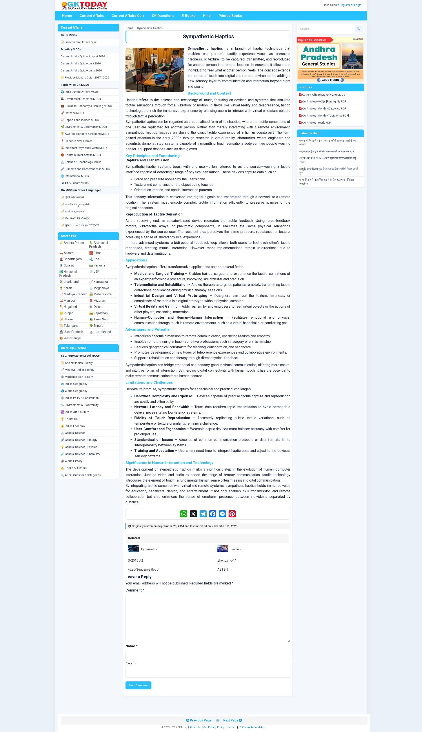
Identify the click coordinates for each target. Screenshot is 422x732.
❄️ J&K (94, 271)
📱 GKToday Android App (251, 727)
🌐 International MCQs (75, 176)
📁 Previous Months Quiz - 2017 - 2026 (85, 77)
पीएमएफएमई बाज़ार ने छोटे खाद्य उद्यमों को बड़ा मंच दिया (326, 151)
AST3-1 (222, 569)
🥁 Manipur (67, 300)
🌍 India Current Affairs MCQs (79, 91)
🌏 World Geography (74, 390)
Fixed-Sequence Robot (143, 569)
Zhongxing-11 (227, 560)
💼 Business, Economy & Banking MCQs (86, 106)
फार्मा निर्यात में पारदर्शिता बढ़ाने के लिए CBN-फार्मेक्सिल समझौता (326, 181)
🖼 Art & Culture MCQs (75, 183)
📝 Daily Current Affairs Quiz (78, 42)
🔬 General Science (73, 432)
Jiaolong (236, 549)
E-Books (189, 16)
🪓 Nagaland (68, 306)
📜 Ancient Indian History (77, 363)
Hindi (207, 16)
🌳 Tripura (96, 325)
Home (67, 16)
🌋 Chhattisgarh (70, 259)
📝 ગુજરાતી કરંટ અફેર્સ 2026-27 (80, 225)
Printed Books (230, 16)
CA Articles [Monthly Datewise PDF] (324, 108)
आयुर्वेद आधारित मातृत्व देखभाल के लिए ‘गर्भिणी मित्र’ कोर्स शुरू (328, 170)
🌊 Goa (94, 259)
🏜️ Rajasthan (98, 313)
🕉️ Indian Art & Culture (75, 412)
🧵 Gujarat (66, 265)
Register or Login (351, 5)
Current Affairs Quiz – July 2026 (81, 63)
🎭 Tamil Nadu (99, 319)
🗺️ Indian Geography (74, 383)
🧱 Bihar (95, 253)
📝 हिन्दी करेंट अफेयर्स (72, 197)
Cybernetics (149, 549)
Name (132, 646)
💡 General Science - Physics (79, 447)
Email (131, 664)
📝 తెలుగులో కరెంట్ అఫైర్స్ (76, 218)
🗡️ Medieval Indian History (77, 369)
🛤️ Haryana (97, 265)
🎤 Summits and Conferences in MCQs (85, 169)
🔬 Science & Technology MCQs (81, 162)
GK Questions (163, 16)
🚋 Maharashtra (100, 294)
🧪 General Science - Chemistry (80, 454)
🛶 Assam (66, 253)
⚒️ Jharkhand (69, 281)
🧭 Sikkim (66, 319)
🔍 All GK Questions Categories (81, 475)
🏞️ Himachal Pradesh (68, 273)
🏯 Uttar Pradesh (71, 332)
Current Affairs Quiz (128, 16)
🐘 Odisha (96, 306)
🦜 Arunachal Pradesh (98, 244)
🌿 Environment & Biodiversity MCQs (84, 126)
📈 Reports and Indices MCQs (80, 120)
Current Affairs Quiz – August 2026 (83, 56)
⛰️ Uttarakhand (100, 332)
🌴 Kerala (66, 288)
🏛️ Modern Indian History (77, 376)
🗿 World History (71, 461)
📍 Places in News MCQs (76, 140)
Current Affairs (92, 16)
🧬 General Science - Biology (79, 440)
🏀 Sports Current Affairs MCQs (81, 155)
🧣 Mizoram (97, 300)
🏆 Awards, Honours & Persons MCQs (85, 133)
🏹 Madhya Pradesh (73, 294)
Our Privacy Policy (213, 727)
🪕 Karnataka (98, 281)
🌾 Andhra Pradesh (72, 243)
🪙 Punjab (66, 313)
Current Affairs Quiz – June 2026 (81, 70)
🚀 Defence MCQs (72, 113)
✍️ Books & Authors (74, 468)
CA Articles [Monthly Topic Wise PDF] (325, 115)
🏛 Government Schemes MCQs (81, 98)
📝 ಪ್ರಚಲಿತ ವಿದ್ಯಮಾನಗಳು (75, 204)
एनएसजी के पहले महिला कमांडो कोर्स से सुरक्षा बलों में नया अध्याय (327, 142)
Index (231, 727)
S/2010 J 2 (135, 560)
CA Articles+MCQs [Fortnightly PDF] (324, 101)
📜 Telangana (68, 325)
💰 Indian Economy (73, 426)
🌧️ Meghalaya (99, 288)
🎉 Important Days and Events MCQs (84, 148)
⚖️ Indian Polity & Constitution (80, 398)
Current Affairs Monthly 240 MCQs (323, 94)
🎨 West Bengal (70, 338)
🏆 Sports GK (69, 419)
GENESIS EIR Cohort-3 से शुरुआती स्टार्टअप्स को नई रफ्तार (327, 160)
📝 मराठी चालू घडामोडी (73, 211)
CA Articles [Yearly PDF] (316, 122)
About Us (194, 727)
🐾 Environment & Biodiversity (79, 405)
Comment (135, 590)
